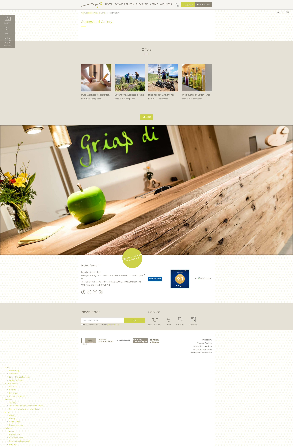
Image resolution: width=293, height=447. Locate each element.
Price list (12, 386)
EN (287, 12)
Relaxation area (16, 438)
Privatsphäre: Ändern (202, 346)
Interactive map (16, 425)
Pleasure (142, 4)
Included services (16, 396)
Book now (203, 4)
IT (283, 12)
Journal (193, 324)
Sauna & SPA (14, 434)
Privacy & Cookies (204, 343)
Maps (169, 324)
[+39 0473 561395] (177, 4)
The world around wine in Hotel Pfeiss (26, 406)
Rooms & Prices (124, 4)
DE (278, 12)
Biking (12, 418)
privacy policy (113, 325)
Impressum (207, 340)
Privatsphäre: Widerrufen (201, 353)
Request (188, 4)
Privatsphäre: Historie (202, 349)
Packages (13, 393)
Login (134, 320)
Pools (11, 431)
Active (154, 4)
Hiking (12, 415)
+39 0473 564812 (114, 282)
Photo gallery (154, 324)
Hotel (108, 4)
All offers (146, 117)
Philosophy (14, 370)
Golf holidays (14, 422)
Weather (180, 324)
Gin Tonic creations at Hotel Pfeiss (24, 409)
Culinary (12, 402)
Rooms (12, 390)
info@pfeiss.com (132, 282)
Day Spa (12, 444)
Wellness (166, 4)
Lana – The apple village (19, 377)
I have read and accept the (101, 325)
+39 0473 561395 (93, 282)
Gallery (7, 23)
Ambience (13, 374)
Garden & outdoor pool (19, 441)
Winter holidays (16, 380)
